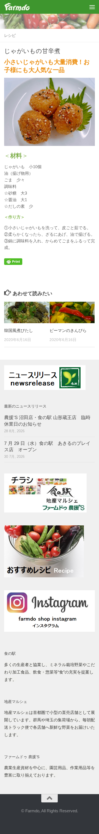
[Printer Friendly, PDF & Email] (13, 263)
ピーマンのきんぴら (68, 330)
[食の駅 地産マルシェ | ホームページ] (21, 7)
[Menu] (92, 7)
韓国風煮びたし (18, 330)
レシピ (10, 35)
